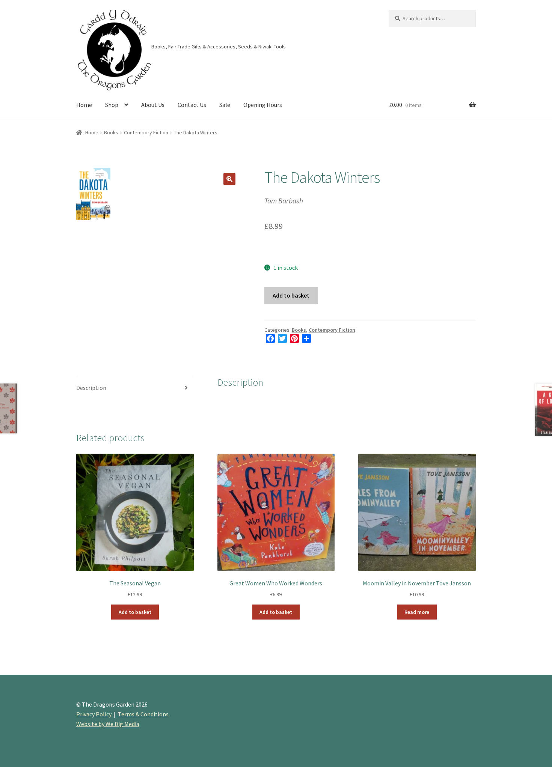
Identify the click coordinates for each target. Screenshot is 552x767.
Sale (224, 104)
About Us (152, 104)
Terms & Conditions (143, 714)
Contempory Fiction (146, 132)
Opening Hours (262, 104)
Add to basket (291, 295)
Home (84, 104)
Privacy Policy (94, 714)
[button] (229, 179)
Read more (416, 612)
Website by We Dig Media (107, 724)
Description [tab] (91, 387)
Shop (111, 104)
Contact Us (192, 104)
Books (111, 132)
